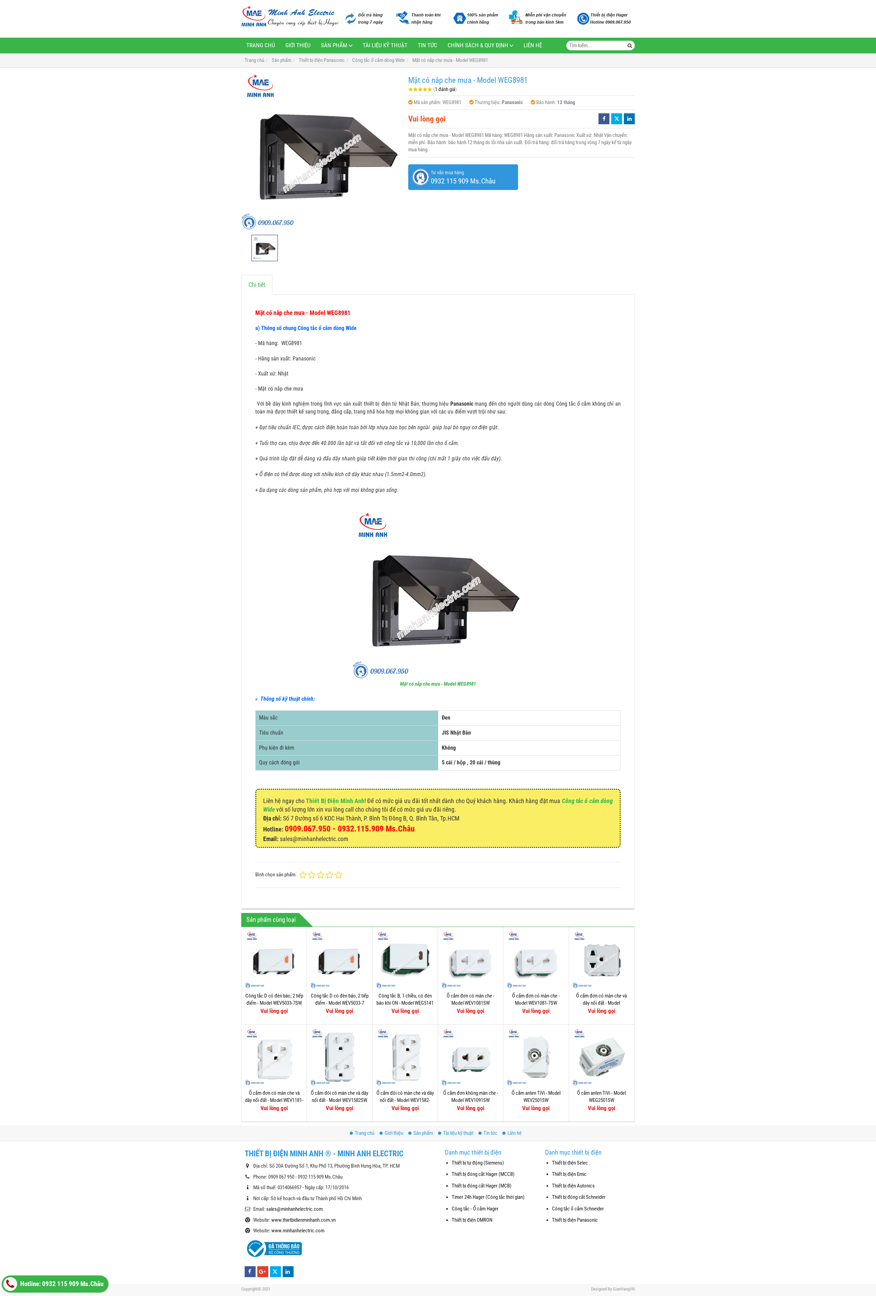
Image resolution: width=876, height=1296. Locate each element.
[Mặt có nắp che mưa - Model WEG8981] (321, 151)
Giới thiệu (298, 45)
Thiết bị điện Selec (570, 1163)
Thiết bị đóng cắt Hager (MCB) (482, 1186)
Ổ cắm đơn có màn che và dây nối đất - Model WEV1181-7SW (274, 1100)
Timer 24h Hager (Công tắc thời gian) (488, 1197)
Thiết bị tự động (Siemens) (478, 1163)
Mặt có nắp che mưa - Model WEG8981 (438, 684)
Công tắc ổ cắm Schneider (578, 1209)
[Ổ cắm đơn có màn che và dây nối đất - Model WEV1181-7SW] (274, 1057)
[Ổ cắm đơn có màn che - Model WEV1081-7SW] (536, 959)
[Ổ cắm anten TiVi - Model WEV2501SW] (536, 1057)
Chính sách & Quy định (478, 45)
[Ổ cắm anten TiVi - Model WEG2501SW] (601, 1057)
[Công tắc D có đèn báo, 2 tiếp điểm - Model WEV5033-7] (339, 959)
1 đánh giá (445, 89)
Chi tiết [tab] (256, 284)
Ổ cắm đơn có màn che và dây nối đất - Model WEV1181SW (601, 1003)
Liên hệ (533, 45)
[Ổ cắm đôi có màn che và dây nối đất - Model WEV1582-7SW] (405, 1057)
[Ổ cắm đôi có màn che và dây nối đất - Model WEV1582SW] (339, 1057)
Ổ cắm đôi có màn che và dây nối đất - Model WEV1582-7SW (405, 1100)
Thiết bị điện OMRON (472, 1220)
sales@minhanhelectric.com (294, 1209)
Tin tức (427, 45)
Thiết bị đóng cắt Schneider (579, 1197)
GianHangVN (624, 1289)
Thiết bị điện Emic (569, 1174)
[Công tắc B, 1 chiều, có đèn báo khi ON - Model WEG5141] (405, 959)
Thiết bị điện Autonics (573, 1186)
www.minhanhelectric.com (297, 1231)
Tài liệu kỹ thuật (385, 45)
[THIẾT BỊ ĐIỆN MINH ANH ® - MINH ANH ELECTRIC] (290, 16)
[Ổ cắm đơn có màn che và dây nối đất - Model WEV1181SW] (601, 959)
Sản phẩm (334, 45)
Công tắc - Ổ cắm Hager (475, 1209)
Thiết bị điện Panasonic (575, 1220)
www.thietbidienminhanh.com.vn (303, 1220)
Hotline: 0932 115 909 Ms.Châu (61, 1284)
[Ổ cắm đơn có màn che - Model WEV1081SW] (470, 959)
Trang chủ (260, 45)
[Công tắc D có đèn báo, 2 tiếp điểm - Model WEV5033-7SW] (274, 959)
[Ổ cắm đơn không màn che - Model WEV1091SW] (470, 1057)
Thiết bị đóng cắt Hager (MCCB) (483, 1174)
